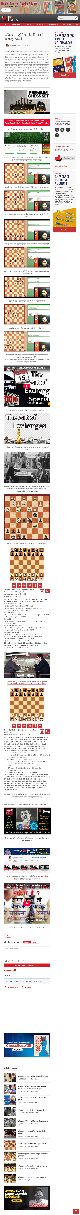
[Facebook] (68, 130)
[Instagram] (57, 135)
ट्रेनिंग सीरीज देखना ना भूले (39, 804)
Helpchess (67, 24)
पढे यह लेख (7, 838)
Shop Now (65, 75)
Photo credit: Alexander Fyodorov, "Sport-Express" (26, 684)
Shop (29, 24)
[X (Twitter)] (57, 130)
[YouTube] (62, 130)
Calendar (39, 24)
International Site (61, 166)
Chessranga (53, 24)
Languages (16, 24)
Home (4, 24)
